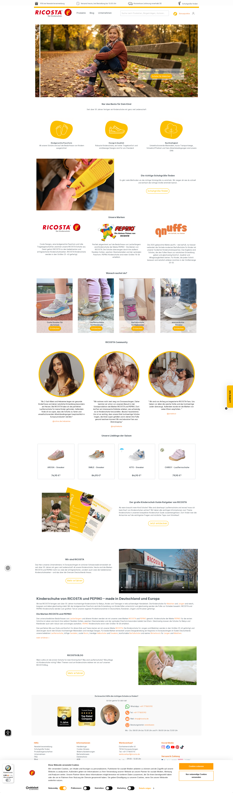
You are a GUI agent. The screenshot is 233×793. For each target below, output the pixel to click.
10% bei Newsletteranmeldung (52, 3)
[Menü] (12, 765)
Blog (36, 759)
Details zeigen (145, 788)
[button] (230, 396)
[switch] (86, 788)
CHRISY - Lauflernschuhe (177, 467)
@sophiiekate (116, 426)
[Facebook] (168, 747)
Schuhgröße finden (189, 4)
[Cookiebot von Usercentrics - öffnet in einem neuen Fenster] (32, 788)
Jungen (181, 604)
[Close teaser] (226, 408)
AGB (78, 759)
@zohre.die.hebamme (61, 421)
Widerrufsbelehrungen (86, 752)
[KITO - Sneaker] (136, 455)
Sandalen (74, 633)
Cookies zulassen (196, 766)
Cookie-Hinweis (83, 749)
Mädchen (170, 604)
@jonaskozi (171, 414)
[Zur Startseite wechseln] (53, 13)
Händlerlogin (82, 746)
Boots (86, 633)
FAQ (35, 757)
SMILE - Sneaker (96, 467)
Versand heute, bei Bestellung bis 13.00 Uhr (98, 3)
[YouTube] (173, 747)
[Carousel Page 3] (120, 94)
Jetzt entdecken (158, 523)
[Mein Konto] (193, 13)
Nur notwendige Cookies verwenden (196, 775)
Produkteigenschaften (43, 752)
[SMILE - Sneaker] (96, 455)
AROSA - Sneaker (55, 467)
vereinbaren (149, 725)
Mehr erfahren (74, 580)
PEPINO (143, 619)
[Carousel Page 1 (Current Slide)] (113, 94)
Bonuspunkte (184, 13)
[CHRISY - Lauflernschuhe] (177, 455)
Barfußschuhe (135, 633)
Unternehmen (39, 754)
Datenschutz (82, 757)
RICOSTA (132, 619)
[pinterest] (177, 747)
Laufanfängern (76, 619)
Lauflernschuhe (57, 633)
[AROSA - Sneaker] (56, 455)
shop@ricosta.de (142, 719)
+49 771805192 (146, 706)
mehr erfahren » (42, 638)
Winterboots (155, 633)
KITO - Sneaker (136, 467)
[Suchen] (167, 13)
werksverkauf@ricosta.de (129, 754)
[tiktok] (182, 747)
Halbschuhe (101, 633)
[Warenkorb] (197, 12)
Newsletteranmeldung (43, 746)
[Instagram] (163, 747)
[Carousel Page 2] (116, 94)
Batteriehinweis (83, 754)
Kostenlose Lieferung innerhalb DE (147, 3)
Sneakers (114, 633)
